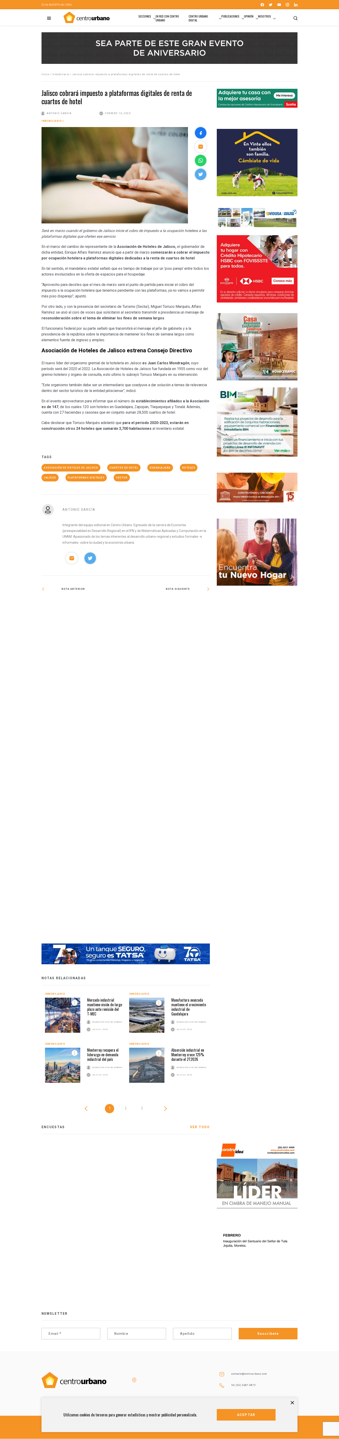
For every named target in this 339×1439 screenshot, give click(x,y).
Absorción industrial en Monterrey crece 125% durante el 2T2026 (187, 1054)
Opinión (248, 16)
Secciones (144, 16)
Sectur (122, 477)
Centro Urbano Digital (198, 18)
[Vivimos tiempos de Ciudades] (168, 603)
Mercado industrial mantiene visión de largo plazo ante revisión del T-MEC (104, 1007)
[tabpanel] (126, 1041)
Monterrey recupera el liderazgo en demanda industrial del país (103, 1054)
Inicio (45, 74)
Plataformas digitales (86, 477)
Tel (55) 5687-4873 (243, 1385)
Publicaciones (230, 16)
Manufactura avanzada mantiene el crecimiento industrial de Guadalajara (188, 1007)
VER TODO (200, 1127)
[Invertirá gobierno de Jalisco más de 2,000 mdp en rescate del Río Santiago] (84, 771)
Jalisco (50, 477)
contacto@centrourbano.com (249, 1374)
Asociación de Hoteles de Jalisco (71, 467)
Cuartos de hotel (124, 467)
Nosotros (264, 16)
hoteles (188, 467)
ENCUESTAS (53, 1127)
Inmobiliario (60, 74)
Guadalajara (160, 467)
